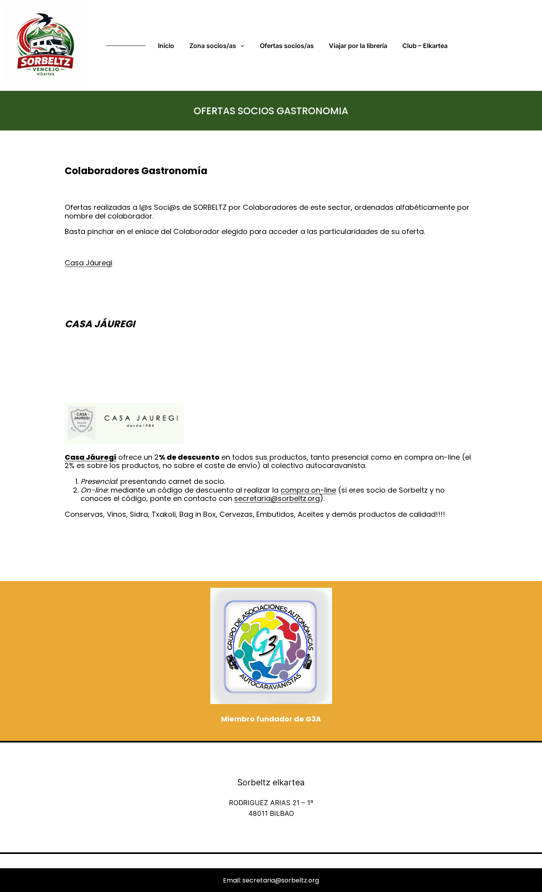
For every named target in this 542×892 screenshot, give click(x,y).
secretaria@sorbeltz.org (277, 498)
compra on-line (308, 490)
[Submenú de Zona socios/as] (244, 46)
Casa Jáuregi (88, 263)
